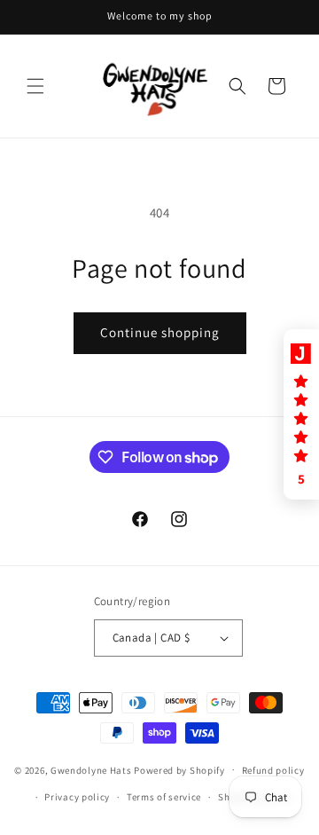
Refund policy (273, 770)
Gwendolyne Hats (91, 769)
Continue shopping (160, 332)
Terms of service (164, 797)
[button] (35, 86)
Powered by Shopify (179, 769)
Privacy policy (77, 797)
